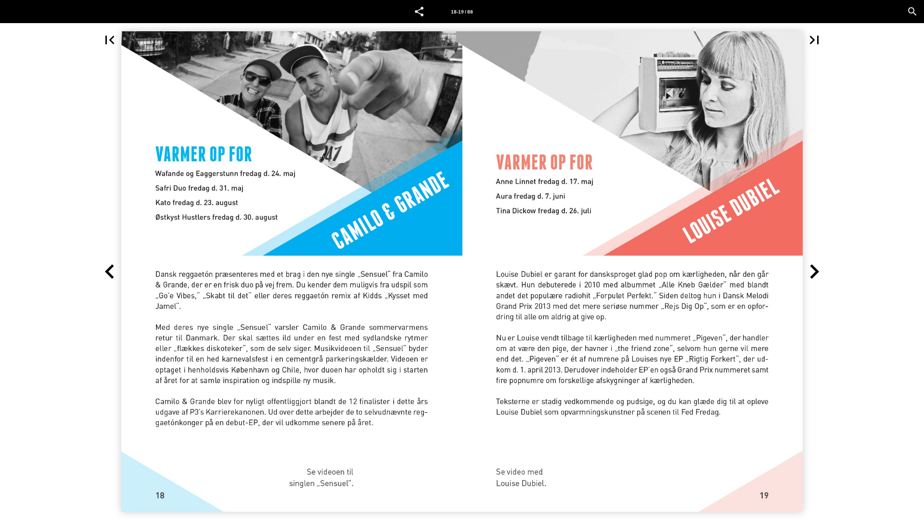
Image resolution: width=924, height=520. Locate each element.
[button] (419, 11)
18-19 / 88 (462, 11)
